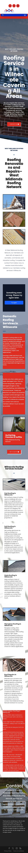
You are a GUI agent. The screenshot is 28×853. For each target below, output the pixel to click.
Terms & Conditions (18, 851)
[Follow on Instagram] (18, 5)
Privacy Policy (7, 851)
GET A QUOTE (13, 452)
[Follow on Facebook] (10, 5)
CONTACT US (13, 124)
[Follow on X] (14, 5)
